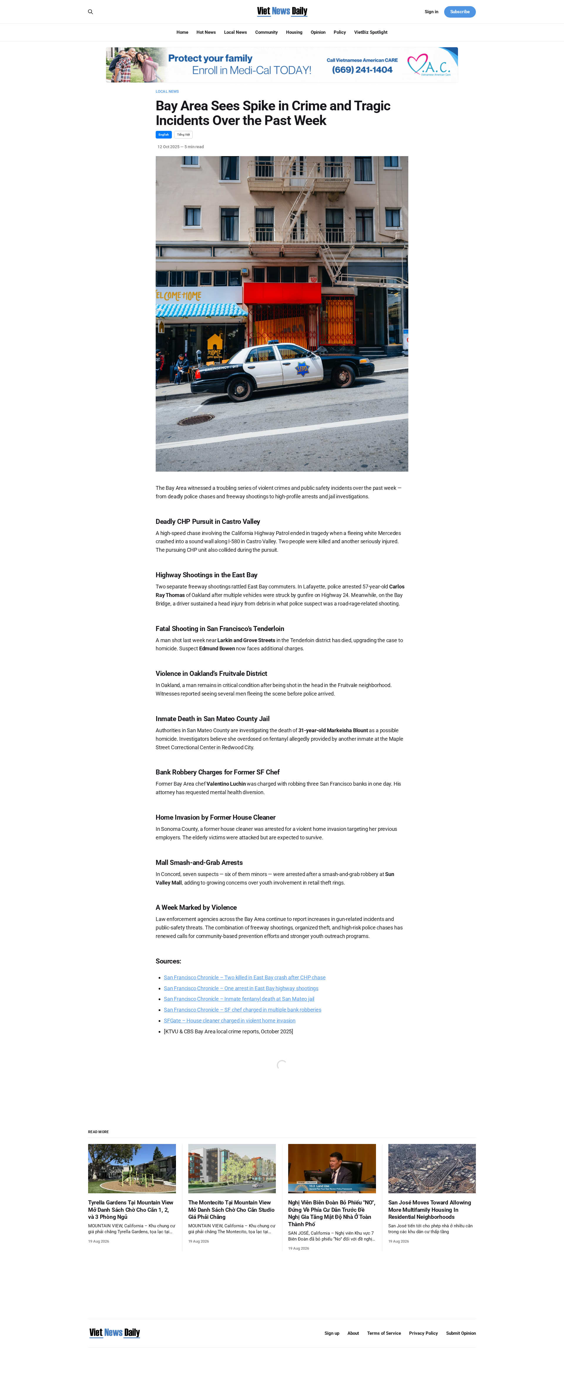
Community (266, 32)
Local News (235, 32)
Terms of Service (384, 1333)
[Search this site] (90, 11)
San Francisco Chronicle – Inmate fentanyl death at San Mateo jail (239, 999)
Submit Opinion (461, 1333)
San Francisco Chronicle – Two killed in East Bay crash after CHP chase (244, 977)
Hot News (206, 32)
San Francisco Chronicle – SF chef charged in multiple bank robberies (242, 1010)
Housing (294, 32)
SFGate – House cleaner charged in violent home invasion (230, 1020)
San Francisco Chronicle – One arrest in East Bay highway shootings (241, 988)
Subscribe (460, 11)
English (164, 134)
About (353, 1333)
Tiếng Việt (183, 134)
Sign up (332, 1333)
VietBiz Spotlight (370, 32)
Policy (340, 32)
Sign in (431, 11)
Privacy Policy (423, 1333)
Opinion (318, 32)
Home (182, 32)
